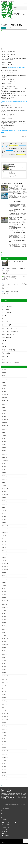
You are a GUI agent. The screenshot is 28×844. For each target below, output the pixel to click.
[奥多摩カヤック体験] (14, 252)
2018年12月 (5, 638)
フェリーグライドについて (9, 822)
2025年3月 (5, 413)
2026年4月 (5, 382)
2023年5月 (5, 472)
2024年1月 (5, 451)
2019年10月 (5, 607)
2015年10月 (5, 757)
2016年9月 (5, 722)
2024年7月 (5, 435)
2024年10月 (5, 426)
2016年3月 (5, 741)
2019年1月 (5, 635)
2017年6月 (5, 694)
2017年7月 (5, 691)
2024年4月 (5, 441)
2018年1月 (5, 672)
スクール (4, 309)
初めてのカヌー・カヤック (9, 328)
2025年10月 (5, 401)
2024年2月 (5, 447)
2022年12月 (5, 488)
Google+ (4, 815)
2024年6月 (5, 438)
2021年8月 (5, 538)
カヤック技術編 (6, 306)
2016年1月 (5, 747)
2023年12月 (5, 454)
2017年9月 (5, 685)
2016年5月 (5, 735)
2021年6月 (5, 544)
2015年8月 (5, 763)
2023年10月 (5, 460)
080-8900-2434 (6, 808)
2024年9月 (5, 429)
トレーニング (5, 325)
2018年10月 (5, 644)
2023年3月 (5, 479)
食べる (4, 359)
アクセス (5, 831)
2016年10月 (5, 719)
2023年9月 (5, 463)
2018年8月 (5, 651)
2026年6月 (5, 376)
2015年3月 (5, 779)
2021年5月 (5, 547)
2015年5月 (5, 772)
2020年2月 (5, 594)
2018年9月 (5, 647)
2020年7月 (5, 579)
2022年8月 (5, 501)
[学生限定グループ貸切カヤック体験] (14, 782)
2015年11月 (5, 754)
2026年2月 (5, 388)
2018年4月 (5, 663)
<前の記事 (11, 164)
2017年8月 (5, 688)
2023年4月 (5, 476)
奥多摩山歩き (5, 337)
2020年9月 (5, 572)
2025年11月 (5, 397)
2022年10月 (5, 494)
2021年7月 (5, 541)
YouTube (5, 819)
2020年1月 (5, 597)
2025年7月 (5, 407)
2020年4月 (5, 588)
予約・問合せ (6, 835)
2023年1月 (5, 485)
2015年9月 (5, 760)
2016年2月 (5, 744)
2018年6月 (5, 657)
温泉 (3, 346)
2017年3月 (5, 704)
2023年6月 (5, 469)
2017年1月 (5, 710)
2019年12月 (5, 601)
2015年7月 (5, 766)
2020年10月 (5, 569)
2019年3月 (5, 629)
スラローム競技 (6, 312)
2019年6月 (5, 619)
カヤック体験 (6, 824)
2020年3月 (5, 591)
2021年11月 (5, 529)
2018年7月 (5, 654)
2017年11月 (5, 679)
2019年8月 (5, 613)
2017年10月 (5, 682)
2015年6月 (5, 769)
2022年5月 (5, 510)
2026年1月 (5, 391)
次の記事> (11, 172)
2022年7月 (5, 504)
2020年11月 (5, 566)
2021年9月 (5, 535)
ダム (3, 315)
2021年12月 (5, 526)
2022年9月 (5, 497)
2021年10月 (5, 532)
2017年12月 (5, 676)
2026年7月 (5, 372)
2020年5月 (5, 585)
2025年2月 (5, 416)
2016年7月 (5, 729)
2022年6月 (5, 507)
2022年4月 (5, 513)
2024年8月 (5, 432)
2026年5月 (5, 379)
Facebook (5, 812)
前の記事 (4, 136)
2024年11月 (5, 422)
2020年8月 (5, 576)
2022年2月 (5, 519)
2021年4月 (5, 551)
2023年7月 (5, 466)
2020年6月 (5, 582)
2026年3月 (5, 385)
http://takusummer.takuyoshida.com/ (16, 67)
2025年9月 (5, 404)
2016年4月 (5, 738)
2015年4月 (5, 776)
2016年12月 (5, 713)
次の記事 (24, 136)
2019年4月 (5, 626)
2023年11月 (5, 457)
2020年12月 (5, 563)
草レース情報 (6, 183)
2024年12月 (5, 419)
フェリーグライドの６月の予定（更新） (16, 168)
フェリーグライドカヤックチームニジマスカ (16, 176)
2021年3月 (5, 554)
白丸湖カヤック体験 (7, 350)
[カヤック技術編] (14, 254)
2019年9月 (5, 610)
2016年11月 (5, 716)
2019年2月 (5, 632)
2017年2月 (5, 707)
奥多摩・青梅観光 (6, 334)
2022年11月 (5, 491)
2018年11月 (5, 641)
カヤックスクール (9, 150)
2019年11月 (5, 604)
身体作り (4, 356)
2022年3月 (5, 516)
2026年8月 (5, 369)
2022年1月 (5, 522)
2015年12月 (5, 751)
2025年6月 (5, 410)
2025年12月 (5, 394)
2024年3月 (5, 444)
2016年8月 (5, 726)
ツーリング (5, 321)
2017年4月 (5, 701)
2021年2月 (5, 557)
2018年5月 (5, 660)
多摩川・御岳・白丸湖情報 (9, 331)
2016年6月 (5, 732)
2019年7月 (5, 616)
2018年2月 (5, 669)
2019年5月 (5, 622)
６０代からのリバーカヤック (9, 362)
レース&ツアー (6, 829)
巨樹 (3, 340)
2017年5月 (5, 697)
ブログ (4, 833)
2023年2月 (5, 482)
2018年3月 (5, 666)
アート (4, 303)
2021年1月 (5, 560)
